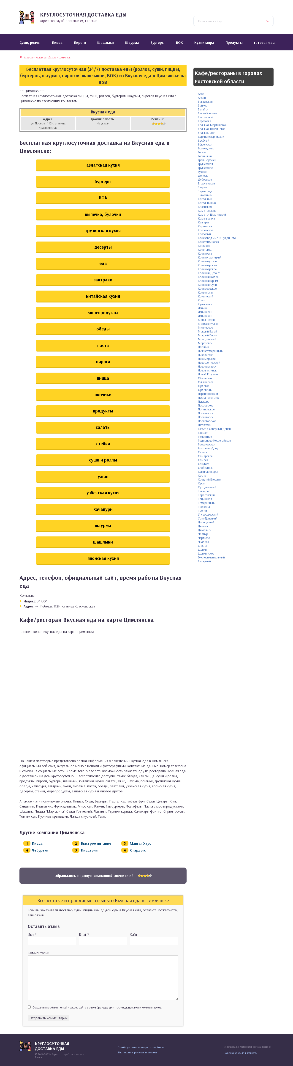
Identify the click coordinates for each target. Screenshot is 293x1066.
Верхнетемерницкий (211, 137)
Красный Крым (208, 281)
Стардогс (138, 850)
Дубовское (205, 179)
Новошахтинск (207, 370)
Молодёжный (207, 339)
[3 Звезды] (158, 123)
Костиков (204, 246)
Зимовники (205, 195)
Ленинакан (205, 316)
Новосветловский (209, 362)
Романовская (206, 444)
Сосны (202, 475)
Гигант (202, 152)
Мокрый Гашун (207, 335)
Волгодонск (206, 148)
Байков (202, 105)
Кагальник (205, 199)
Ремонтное (205, 436)
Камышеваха (206, 218)
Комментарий (38, 953)
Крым (202, 300)
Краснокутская (207, 261)
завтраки (103, 280)
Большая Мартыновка (212, 125)
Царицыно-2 (206, 522)
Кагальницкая (207, 203)
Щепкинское (206, 553)
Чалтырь (203, 534)
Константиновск (208, 242)
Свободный (205, 468)
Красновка (205, 253)
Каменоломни (207, 211)
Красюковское (207, 288)
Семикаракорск (208, 472)
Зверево (203, 187)
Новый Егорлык (208, 374)
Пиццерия (89, 850)
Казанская (205, 207)
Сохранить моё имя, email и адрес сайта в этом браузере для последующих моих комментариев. (97, 1007)
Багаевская (205, 101)
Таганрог (204, 491)
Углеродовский (208, 514)
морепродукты (103, 312)
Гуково (202, 172)
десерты (103, 247)
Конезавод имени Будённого (217, 238)
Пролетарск (205, 417)
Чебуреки (40, 850)
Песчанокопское (208, 398)
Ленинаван (205, 312)
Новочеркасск (207, 366)
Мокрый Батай (207, 331)
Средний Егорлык (209, 479)
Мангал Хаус (140, 843)
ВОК (103, 198)
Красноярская (207, 265)
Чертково (204, 538)
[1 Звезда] (153, 123)
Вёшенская (205, 144)
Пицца (37, 843)
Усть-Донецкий (207, 518)
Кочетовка (205, 249)
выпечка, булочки (103, 214)
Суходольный (207, 487)
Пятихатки (204, 425)
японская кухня (103, 558)
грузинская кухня (103, 230)
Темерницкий (206, 503)
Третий (202, 510)
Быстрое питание (96, 843)
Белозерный (206, 117)
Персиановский (208, 394)
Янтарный (204, 561)
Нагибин (203, 347)
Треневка (204, 507)
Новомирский (207, 359)
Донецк (203, 175)
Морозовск (205, 343)
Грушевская (205, 164)
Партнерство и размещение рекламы (137, 1052)
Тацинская (205, 499)
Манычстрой (206, 320)
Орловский (205, 390)
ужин (103, 476)
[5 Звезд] (164, 123)
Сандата (203, 464)
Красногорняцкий (209, 257)
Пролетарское (207, 421)
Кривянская (206, 292)
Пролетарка (205, 413)
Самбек (203, 460)
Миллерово (205, 327)
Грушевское (205, 168)
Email (84, 934)
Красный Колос (208, 277)
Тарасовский (206, 495)
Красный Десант (209, 273)
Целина (203, 526)
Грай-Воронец (207, 160)
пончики (103, 394)
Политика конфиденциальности (240, 1053)
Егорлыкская (206, 183)
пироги (103, 361)
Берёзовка (204, 121)
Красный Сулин (208, 285)
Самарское (205, 456)
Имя (32, 934)
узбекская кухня (103, 492)
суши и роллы (103, 460)
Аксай (202, 98)
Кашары (203, 222)
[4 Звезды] (161, 123)
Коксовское (205, 230)
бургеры (103, 181)
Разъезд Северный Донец (214, 429)
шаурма (103, 525)
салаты (103, 427)
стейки (103, 443)
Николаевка (205, 355)
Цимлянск (204, 530)
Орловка (203, 386)
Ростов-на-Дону (208, 448)
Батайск (203, 109)
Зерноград (205, 191)
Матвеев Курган (208, 323)
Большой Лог (206, 133)
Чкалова (203, 542)
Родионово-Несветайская (214, 440)
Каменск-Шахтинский (212, 214)
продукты (103, 411)
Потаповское (206, 409)
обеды (103, 329)
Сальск (202, 452)
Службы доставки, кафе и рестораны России (141, 1047)
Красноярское (207, 269)
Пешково (203, 401)
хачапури (103, 509)
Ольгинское (205, 382)
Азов (201, 94)
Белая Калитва (207, 113)
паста (103, 345)
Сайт (133, 934)
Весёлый (203, 140)
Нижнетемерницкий (210, 351)
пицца (103, 378)
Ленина (203, 308)
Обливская (205, 378)
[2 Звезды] (156, 123)
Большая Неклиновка (211, 129)
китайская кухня (103, 296)
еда (103, 263)
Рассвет (203, 433)
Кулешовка (205, 304)
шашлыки (103, 542)
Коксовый (204, 234)
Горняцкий (205, 156)
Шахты (202, 546)
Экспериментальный (211, 557)
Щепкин (203, 549)
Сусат (201, 483)
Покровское (205, 405)
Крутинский (205, 296)
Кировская (205, 226)
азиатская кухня (103, 165)
